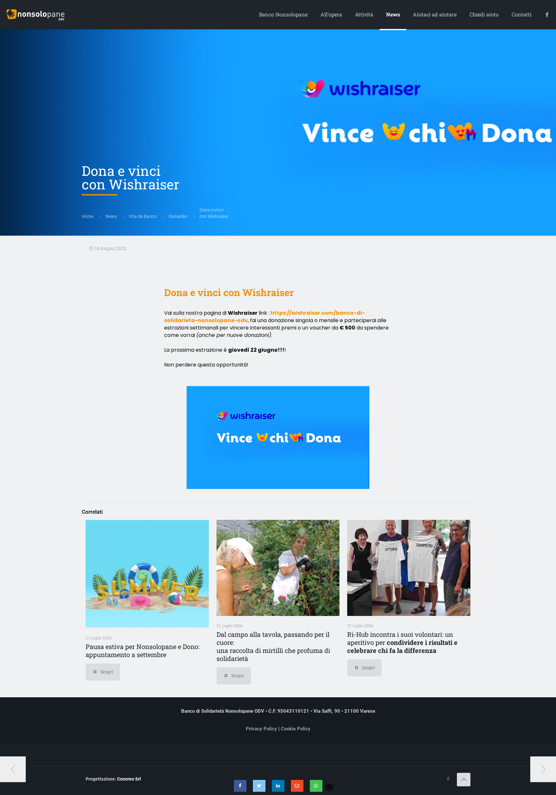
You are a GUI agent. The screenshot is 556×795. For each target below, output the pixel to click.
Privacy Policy (261, 729)
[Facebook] (240, 786)
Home (88, 216)
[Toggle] (329, 787)
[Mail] (297, 786)
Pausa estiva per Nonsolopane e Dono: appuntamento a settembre (142, 650)
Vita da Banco (143, 216)
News (111, 216)
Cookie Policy (295, 729)
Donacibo (178, 216)
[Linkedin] (278, 786)
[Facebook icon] (448, 779)
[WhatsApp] (316, 786)
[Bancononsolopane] (35, 14)
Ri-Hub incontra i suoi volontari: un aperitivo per (402, 642)
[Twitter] (259, 786)
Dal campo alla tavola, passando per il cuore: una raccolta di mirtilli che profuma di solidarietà (273, 646)
